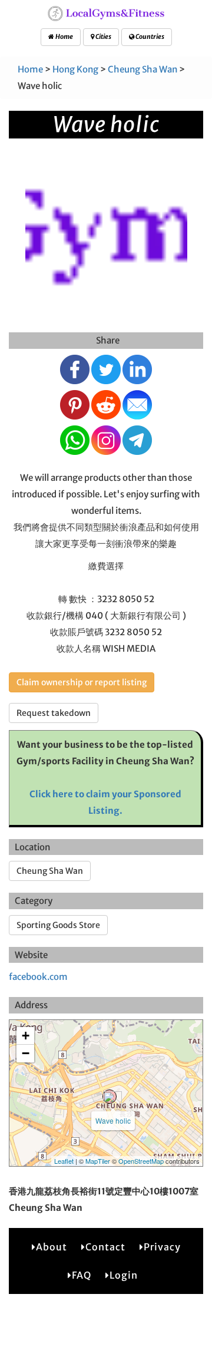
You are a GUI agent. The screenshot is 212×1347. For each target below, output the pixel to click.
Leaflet (64, 1161)
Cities (102, 36)
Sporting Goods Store (58, 925)
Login (124, 1275)
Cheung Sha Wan (142, 69)
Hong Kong (75, 69)
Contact (105, 1247)
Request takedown (53, 713)
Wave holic (113, 1120)
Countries (149, 36)
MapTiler (97, 1161)
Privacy (162, 1247)
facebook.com (38, 976)
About (51, 1247)
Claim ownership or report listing (81, 682)
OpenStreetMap (141, 1161)
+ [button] (25, 1035)
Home (63, 36)
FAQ (81, 1275)
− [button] (25, 1053)
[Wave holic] (109, 1097)
